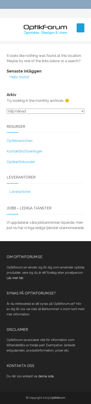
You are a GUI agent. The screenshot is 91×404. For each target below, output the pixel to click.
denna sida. (46, 376)
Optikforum (57, 397)
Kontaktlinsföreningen (24, 151)
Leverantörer (19, 192)
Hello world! (19, 77)
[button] (80, 27)
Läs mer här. (15, 278)
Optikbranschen (19, 141)
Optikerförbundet (21, 162)
